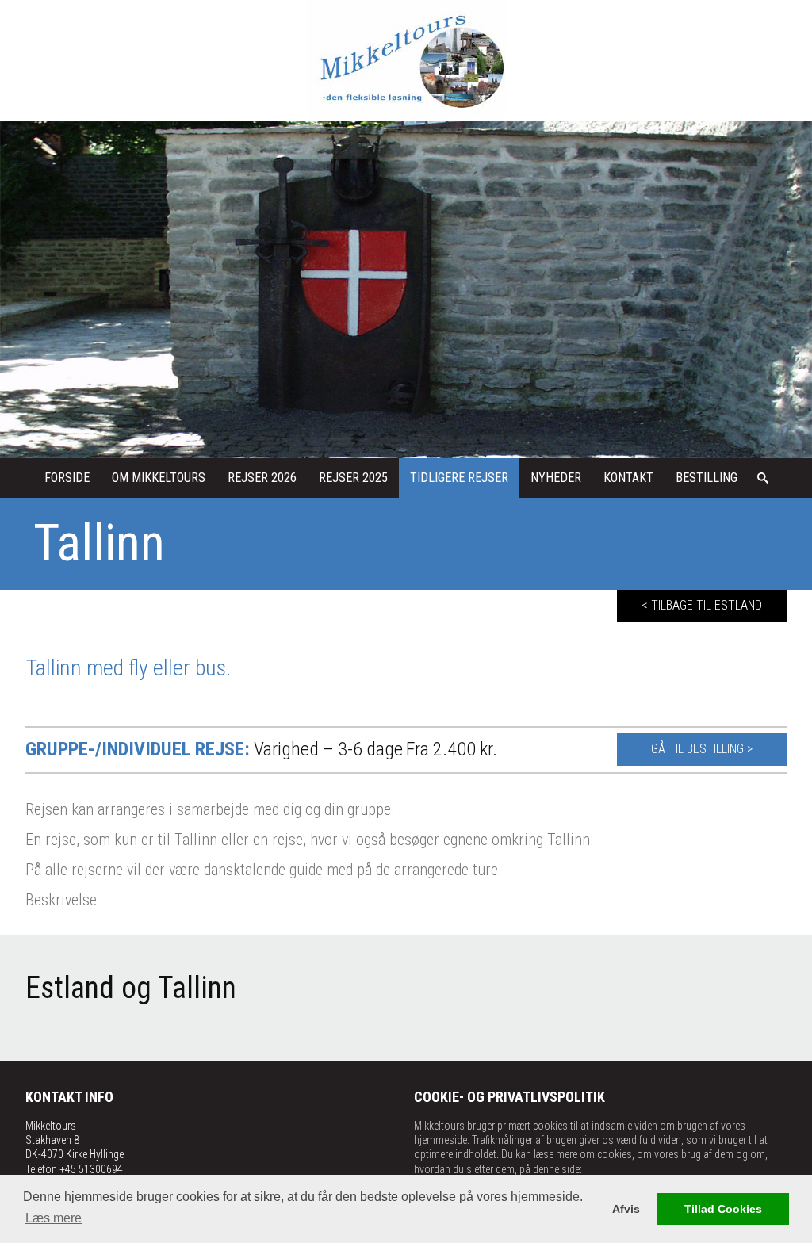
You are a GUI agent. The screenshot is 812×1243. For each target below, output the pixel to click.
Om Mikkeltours (158, 477)
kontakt (628, 477)
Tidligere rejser (459, 477)
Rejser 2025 (353, 477)
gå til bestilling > (702, 748)
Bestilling (706, 477)
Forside (67, 477)
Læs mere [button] (53, 1218)
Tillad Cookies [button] (723, 1209)
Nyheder (555, 477)
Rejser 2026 (262, 477)
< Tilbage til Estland (702, 605)
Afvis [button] (626, 1209)
